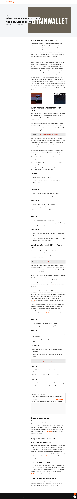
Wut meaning (52, 284)
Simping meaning (50, 313)
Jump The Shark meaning (48, 456)
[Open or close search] (70, 2)
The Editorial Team (9, 24)
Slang (7, 15)
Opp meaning (49, 431)
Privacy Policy (8, 495)
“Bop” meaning (34, 474)
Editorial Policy (14, 495)
